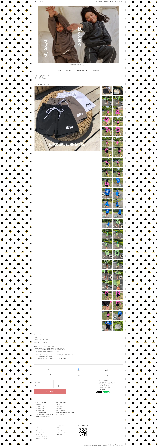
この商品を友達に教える (103, 385)
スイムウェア (50, 75)
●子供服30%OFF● (40, 408)
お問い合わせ (95, 70)
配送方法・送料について (41, 431)
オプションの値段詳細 (102, 381)
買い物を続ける (101, 389)
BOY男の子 (41, 77)
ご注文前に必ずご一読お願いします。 (44, 436)
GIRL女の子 (41, 76)
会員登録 (107, 1)
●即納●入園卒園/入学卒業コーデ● (43, 416)
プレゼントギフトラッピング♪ (42, 434)
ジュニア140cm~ (42, 78)
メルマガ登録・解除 (40, 432)
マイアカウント (99, 1)
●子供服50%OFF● (40, 410)
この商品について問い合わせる (104, 387)
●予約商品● (38, 404)
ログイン (114, 1)
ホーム (36, 75)
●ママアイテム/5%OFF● (41, 412)
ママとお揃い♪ (60, 414)
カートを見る (60, 431)
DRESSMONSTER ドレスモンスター (65, 412)
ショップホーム (39, 425)
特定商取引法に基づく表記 (41, 438)
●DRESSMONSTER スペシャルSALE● (44, 414)
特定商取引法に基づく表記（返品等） (106, 383)
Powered (104, 445)
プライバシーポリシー (62, 432)
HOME (59, 70)
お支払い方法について (40, 429)
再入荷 (58, 404)
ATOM (61, 434)
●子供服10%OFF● (42, 75)
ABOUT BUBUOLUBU (82, 70)
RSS (58, 434)
